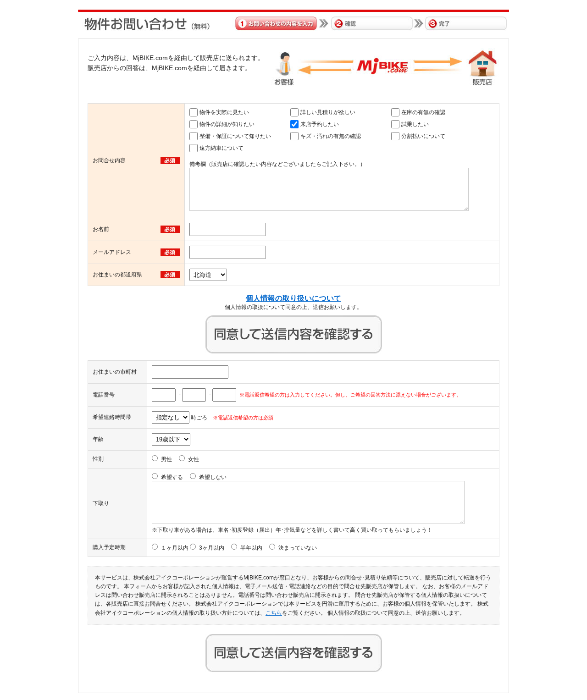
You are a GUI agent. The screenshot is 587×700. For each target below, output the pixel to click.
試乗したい (415, 124)
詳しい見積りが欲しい (327, 112)
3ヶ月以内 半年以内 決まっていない (258, 548)
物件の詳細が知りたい (227, 124)
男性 (166, 459)
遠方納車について (221, 148)
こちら (274, 613)
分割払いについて (423, 136)
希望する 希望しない (194, 477)
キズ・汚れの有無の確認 (330, 136)
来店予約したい (319, 124)
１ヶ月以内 (174, 548)
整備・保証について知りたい (235, 136)
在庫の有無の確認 (423, 112)
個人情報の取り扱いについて (293, 298)
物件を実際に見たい (224, 112)
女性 (193, 459)
